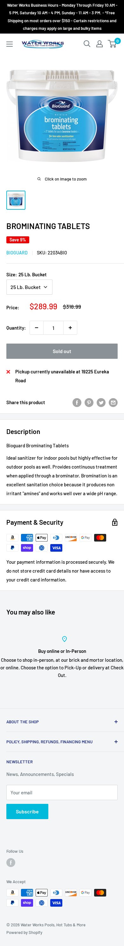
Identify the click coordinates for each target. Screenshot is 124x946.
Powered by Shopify (24, 932)
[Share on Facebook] (76, 402)
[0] (112, 44)
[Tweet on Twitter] (101, 402)
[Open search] (87, 43)
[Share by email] (113, 402)
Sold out (62, 351)
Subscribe (27, 811)
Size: (26, 274)
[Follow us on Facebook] (10, 862)
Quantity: (16, 328)
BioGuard (17, 252)
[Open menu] (9, 44)
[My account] (99, 43)
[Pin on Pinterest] (89, 402)
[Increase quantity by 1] (70, 327)
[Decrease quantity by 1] (36, 327)
